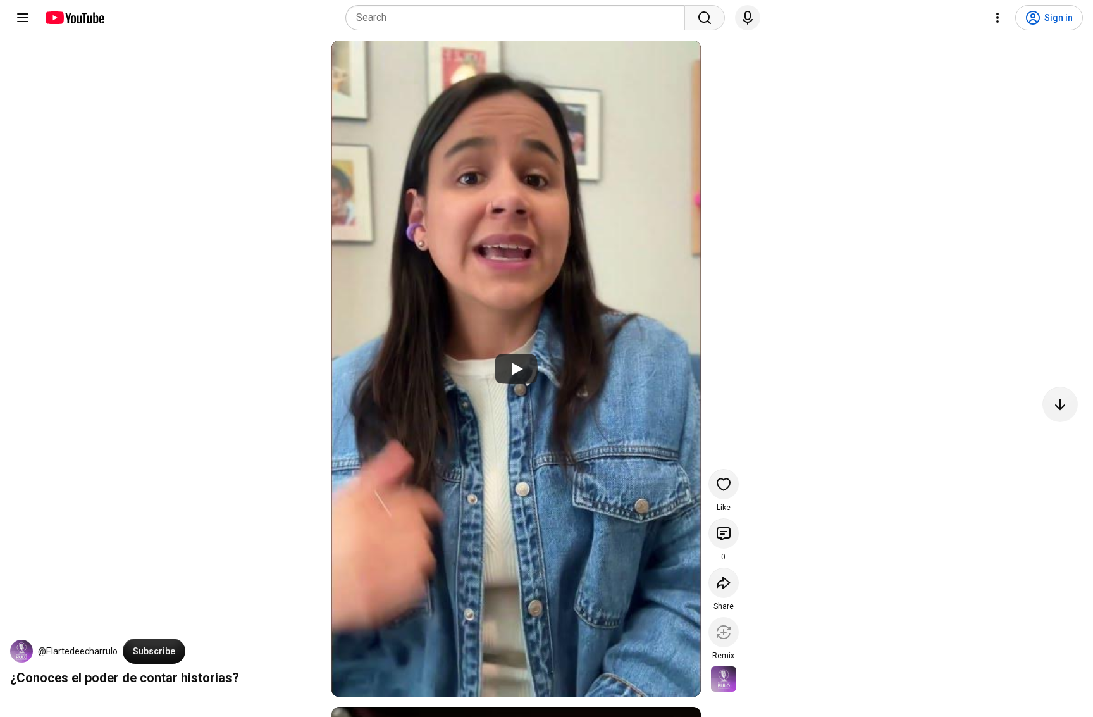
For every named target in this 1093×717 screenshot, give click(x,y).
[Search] (704, 17)
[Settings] (997, 17)
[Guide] (22, 17)
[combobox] (519, 17)
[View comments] (723, 533)
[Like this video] (723, 484)
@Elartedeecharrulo (78, 651)
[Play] (516, 369)
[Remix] (723, 632)
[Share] (723, 583)
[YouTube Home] (74, 17)
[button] (21, 651)
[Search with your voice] (747, 17)
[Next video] (1060, 404)
